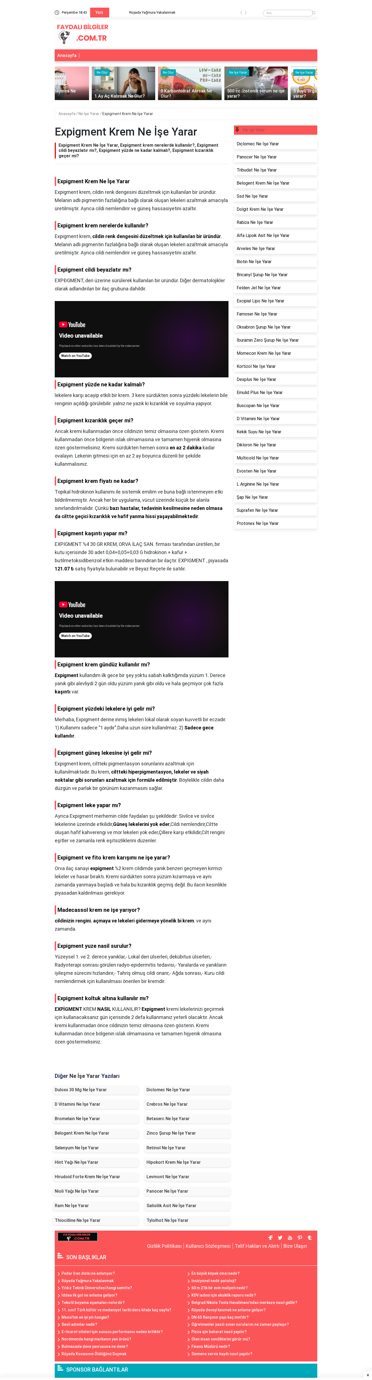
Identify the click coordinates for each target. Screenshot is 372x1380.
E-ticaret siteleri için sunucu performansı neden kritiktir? (112, 1332)
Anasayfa (67, 55)
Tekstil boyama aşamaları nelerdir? (93, 1302)
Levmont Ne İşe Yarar (168, 1176)
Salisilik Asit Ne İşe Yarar (171, 1205)
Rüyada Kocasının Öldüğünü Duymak (94, 1354)
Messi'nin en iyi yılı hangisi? (85, 1317)
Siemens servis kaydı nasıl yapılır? (221, 1354)
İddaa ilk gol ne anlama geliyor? (89, 1295)
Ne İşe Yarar (89, 114)
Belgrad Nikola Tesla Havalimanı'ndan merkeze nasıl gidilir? (244, 1302)
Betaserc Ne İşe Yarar (168, 1118)
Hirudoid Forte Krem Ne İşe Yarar (87, 1176)
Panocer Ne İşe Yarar (167, 1191)
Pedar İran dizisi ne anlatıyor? (88, 1273)
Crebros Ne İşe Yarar (167, 1104)
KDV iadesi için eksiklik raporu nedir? (223, 1295)
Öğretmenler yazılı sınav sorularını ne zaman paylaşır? (240, 1324)
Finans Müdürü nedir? (210, 1346)
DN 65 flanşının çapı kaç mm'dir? (220, 1317)
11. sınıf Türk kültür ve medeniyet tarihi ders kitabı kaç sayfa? (116, 1310)
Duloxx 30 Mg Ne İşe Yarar (81, 1089)
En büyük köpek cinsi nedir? (215, 1273)
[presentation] (241, 13)
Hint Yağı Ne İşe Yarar (76, 1162)
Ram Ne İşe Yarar (72, 1205)
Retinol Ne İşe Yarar (166, 1147)
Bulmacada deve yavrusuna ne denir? (95, 1346)
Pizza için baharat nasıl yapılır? (219, 1332)
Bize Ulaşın (295, 1246)
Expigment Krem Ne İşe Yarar (127, 114)
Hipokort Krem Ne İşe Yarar (174, 1162)
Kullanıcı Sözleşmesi (208, 1246)
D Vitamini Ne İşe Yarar (77, 1104)
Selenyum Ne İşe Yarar (77, 1147)
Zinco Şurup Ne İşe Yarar (171, 1133)
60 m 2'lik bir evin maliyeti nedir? (219, 1288)
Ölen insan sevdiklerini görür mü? (220, 1339)
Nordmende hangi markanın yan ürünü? (96, 1339)
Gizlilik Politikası (164, 1246)
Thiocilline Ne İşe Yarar (77, 1220)
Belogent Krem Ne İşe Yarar (82, 1133)
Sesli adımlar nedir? (79, 1324)
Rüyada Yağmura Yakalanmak (136, 12)
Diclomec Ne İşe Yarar (168, 1089)
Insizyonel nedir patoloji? (213, 1281)
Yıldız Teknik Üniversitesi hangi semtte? (97, 1288)
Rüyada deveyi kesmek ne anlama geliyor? (228, 1310)
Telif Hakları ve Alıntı (257, 1246)
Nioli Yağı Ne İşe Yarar (77, 1191)
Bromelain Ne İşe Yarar (77, 1118)
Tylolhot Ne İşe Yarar (167, 1220)
